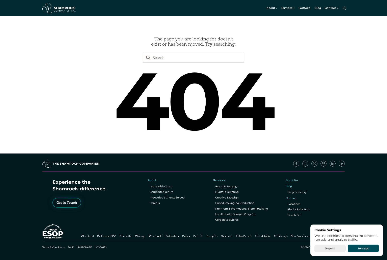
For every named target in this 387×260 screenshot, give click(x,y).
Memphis (212, 236)
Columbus (172, 236)
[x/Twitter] (314, 164)
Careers (155, 203)
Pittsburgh (281, 236)
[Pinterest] (323, 164)
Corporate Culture (161, 191)
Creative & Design (227, 197)
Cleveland (88, 236)
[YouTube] (342, 164)
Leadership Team (161, 186)
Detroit (198, 236)
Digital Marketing (227, 191)
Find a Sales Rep (298, 209)
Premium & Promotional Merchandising (241, 208)
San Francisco (300, 236)
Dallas (186, 236)
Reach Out (295, 215)
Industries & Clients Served (167, 197)
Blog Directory (297, 192)
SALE (71, 247)
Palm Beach (244, 236)
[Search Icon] (344, 8)
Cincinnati (156, 236)
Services (286, 8)
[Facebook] (296, 164)
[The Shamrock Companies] (58, 8)
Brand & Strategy (226, 186)
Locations (294, 204)
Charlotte (126, 236)
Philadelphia (263, 236)
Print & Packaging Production (234, 203)
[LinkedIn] (333, 164)
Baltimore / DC (107, 236)
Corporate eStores (226, 219)
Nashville (227, 236)
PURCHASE (85, 247)
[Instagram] (305, 164)
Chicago (141, 236)
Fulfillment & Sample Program (235, 214)
